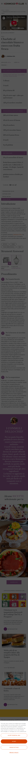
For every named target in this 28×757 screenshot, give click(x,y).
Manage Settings (14, 747)
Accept (14, 741)
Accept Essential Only (14, 735)
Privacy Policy (14, 752)
